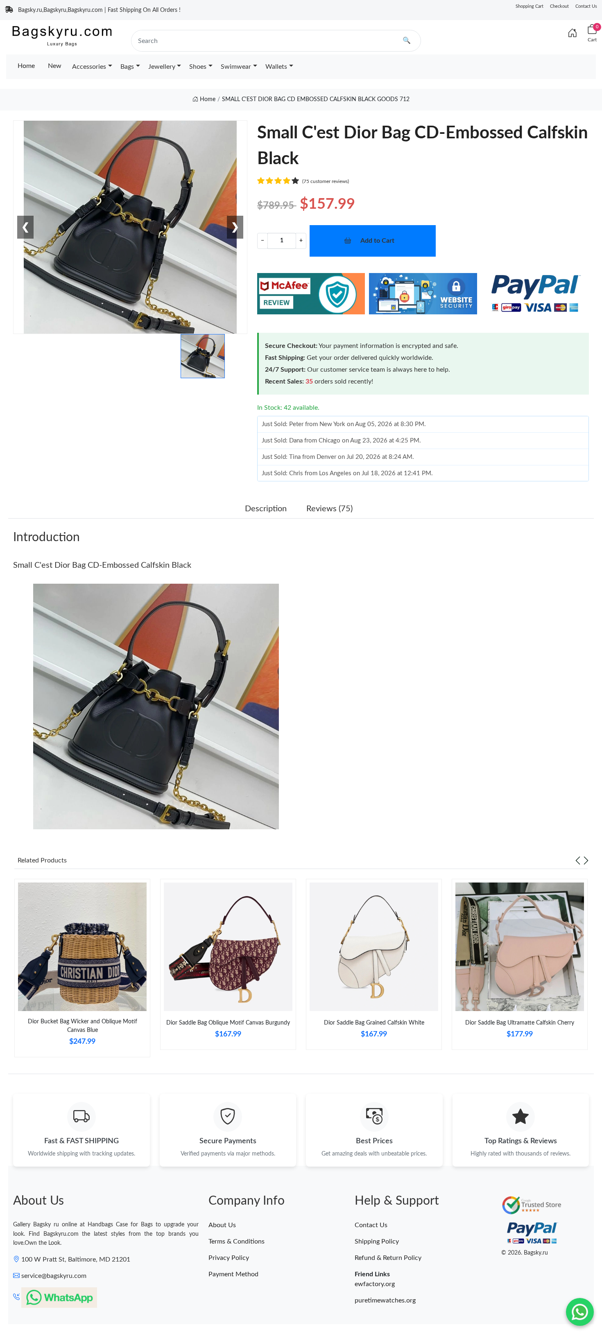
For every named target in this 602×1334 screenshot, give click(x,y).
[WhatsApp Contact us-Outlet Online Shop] (580, 1312)
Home (26, 66)
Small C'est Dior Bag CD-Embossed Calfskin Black (102, 565)
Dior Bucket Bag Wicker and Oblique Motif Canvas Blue (82, 1026)
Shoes (197, 66)
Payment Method (233, 1274)
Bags (127, 66)
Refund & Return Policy (388, 1258)
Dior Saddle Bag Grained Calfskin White (374, 1023)
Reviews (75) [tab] (329, 509)
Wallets (276, 66)
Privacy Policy (228, 1258)
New (54, 66)
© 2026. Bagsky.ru (524, 1253)
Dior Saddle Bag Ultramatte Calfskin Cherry (519, 1023)
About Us (222, 1225)
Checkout (559, 6)
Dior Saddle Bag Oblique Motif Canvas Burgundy (228, 1023)
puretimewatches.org (385, 1300)
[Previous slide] (577, 860)
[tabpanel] (82, 971)
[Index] (572, 33)
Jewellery (161, 66)
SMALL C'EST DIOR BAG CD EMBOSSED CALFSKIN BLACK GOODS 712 (316, 99)
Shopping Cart (529, 6)
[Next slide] (586, 860)
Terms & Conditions (236, 1241)
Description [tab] (266, 509)
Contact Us (586, 6)
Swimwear (236, 66)
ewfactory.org (375, 1284)
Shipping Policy (377, 1241)
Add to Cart (377, 240)
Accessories (89, 66)
